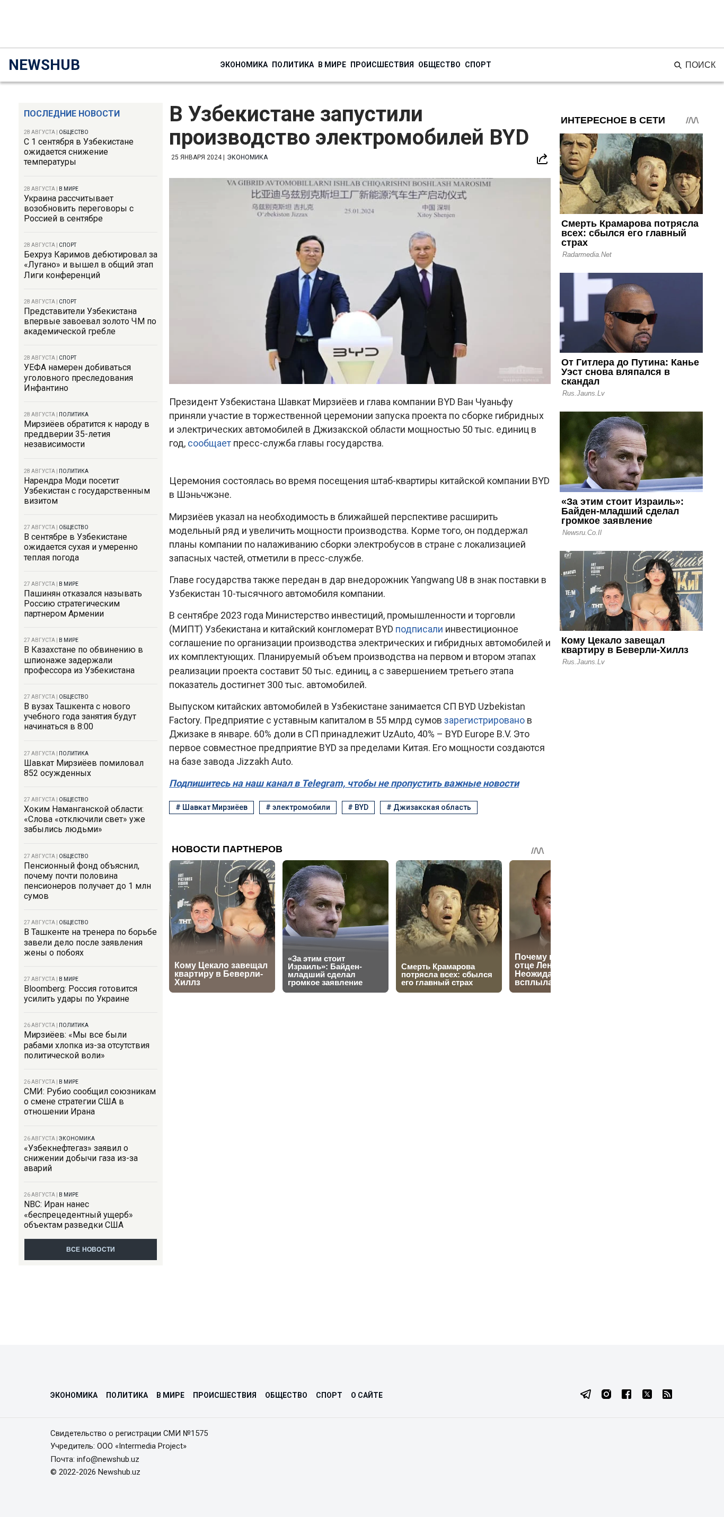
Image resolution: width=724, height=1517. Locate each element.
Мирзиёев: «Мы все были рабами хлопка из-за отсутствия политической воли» (86, 1045)
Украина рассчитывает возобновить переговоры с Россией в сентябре (79, 208)
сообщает (210, 443)
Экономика (244, 64)
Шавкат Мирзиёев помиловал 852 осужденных (84, 768)
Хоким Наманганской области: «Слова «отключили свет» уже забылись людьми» (84, 819)
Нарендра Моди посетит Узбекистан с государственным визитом (87, 491)
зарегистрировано (485, 720)
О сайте (367, 1395)
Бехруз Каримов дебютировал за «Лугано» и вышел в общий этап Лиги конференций (90, 264)
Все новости (91, 1249)
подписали (420, 629)
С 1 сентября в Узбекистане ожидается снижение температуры (79, 152)
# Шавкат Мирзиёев (211, 807)
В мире (332, 64)
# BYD (358, 807)
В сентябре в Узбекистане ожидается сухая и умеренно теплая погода (81, 547)
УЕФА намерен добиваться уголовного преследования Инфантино (78, 377)
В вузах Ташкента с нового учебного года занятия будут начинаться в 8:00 (80, 716)
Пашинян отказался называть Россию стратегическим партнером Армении (83, 603)
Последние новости (72, 114)
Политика (293, 64)
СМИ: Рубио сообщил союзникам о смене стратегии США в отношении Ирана (90, 1101)
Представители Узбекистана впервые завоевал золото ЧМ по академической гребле (90, 321)
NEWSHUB (44, 65)
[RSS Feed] (667, 1395)
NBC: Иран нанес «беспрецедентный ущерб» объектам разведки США (78, 1214)
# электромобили (298, 807)
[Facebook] (626, 1395)
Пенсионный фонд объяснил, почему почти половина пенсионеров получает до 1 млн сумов (87, 881)
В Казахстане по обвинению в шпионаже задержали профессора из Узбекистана (83, 660)
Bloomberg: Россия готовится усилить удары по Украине (80, 994)
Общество (439, 64)
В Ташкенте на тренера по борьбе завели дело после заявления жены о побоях (90, 942)
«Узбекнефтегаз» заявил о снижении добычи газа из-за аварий (81, 1158)
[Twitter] (647, 1395)
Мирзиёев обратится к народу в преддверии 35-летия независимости (86, 434)
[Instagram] (606, 1395)
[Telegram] (585, 1395)
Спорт (478, 64)
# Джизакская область (428, 807)
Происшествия (382, 64)
